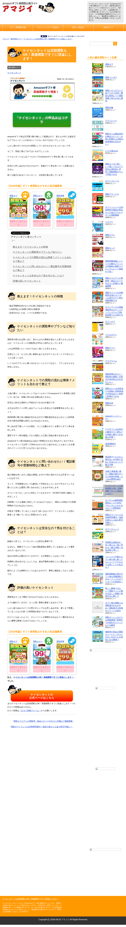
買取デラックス (112, 194)
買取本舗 (109, 108)
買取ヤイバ (110, 348)
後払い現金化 (78, 27)
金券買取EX (110, 444)
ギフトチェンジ (112, 529)
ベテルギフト (111, 335)
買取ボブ (13, 196)
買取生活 (109, 403)
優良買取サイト (16, 39)
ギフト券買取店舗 (18, 27)
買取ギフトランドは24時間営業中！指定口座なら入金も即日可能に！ (41, 727)
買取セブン (110, 235)
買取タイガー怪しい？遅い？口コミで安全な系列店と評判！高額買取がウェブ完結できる (114, 169)
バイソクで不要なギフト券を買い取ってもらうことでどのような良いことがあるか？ (114, 562)
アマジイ (5, 39)
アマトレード (111, 121)
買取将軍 (60, 196)
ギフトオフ (110, 322)
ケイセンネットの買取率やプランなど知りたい (37, 252)
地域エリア (108, 27)
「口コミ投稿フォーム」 (30, 710)
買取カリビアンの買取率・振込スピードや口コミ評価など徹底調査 (43, 721)
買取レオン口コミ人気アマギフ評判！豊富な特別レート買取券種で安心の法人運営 (114, 95)
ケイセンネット (14, 73)
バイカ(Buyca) (111, 151)
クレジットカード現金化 (48, 27)
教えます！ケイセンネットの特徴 (30, 247)
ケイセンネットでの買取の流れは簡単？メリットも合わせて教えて (42, 259)
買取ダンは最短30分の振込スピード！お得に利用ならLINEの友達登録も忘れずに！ (114, 139)
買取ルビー (38, 196)
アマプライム (111, 361)
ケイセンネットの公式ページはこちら (41, 696)
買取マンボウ (111, 77)
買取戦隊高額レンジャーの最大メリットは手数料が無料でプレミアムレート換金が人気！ (114, 266)
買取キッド (110, 248)
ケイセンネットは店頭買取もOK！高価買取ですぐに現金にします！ (48, 39)
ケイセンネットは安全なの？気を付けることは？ (38, 275)
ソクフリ (109, 222)
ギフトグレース (112, 181)
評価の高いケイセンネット (27, 281)
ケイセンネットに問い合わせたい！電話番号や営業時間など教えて (42, 268)
